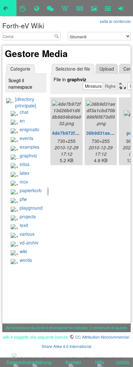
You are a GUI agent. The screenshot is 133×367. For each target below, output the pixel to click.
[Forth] (23, 8)
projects (28, 216)
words (26, 260)
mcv (24, 181)
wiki (23, 251)
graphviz (28, 155)
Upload (106, 68)
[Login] (121, 8)
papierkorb (31, 190)
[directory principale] (25, 102)
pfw (23, 199)
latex (24, 173)
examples (29, 147)
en (22, 120)
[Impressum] (108, 8)
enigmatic (29, 129)
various (27, 234)
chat (24, 112)
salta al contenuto (115, 21)
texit (24, 225)
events (26, 138)
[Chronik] (36, 8)
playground (31, 207)
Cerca (57, 36)
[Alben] (94, 8)
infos (24, 164)
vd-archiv (29, 242)
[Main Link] (8, 8)
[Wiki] (65, 8)
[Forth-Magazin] (80, 8)
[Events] (50, 8)
